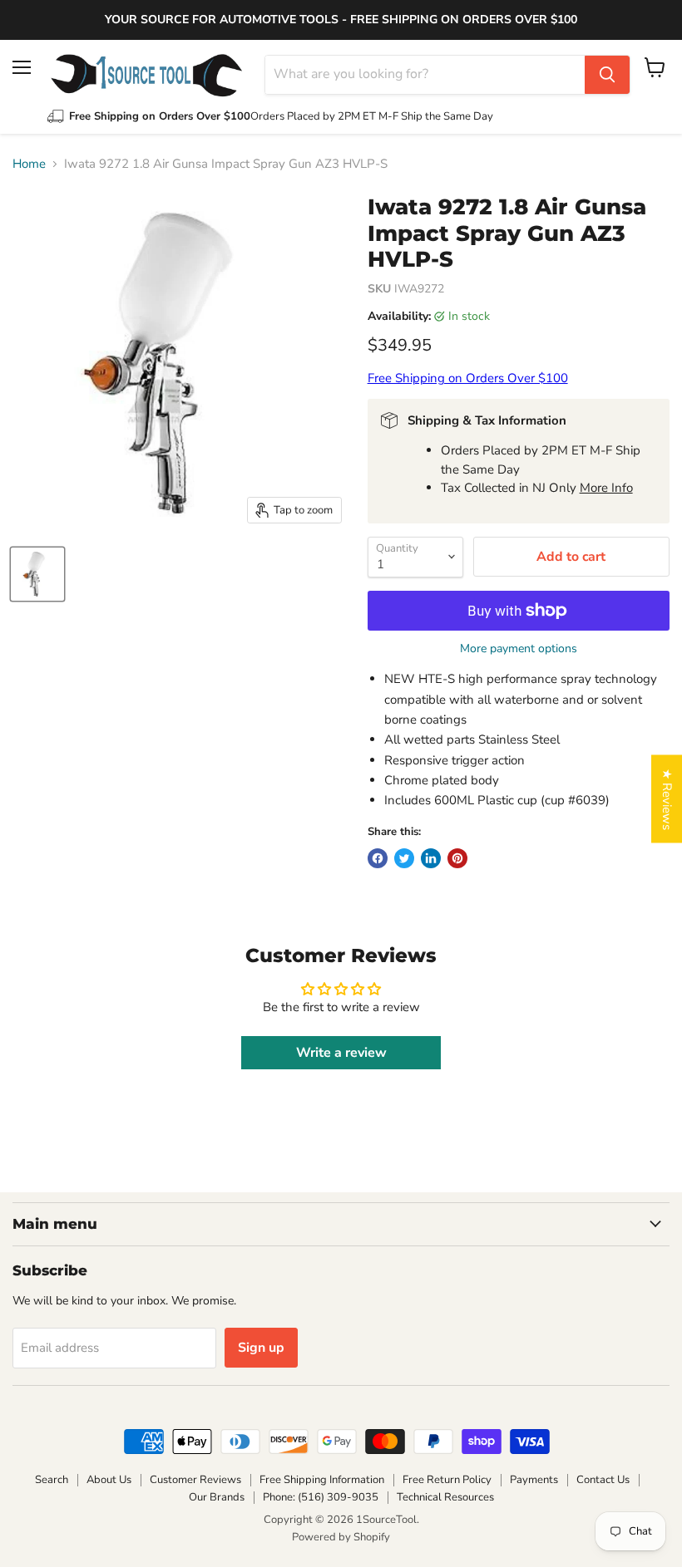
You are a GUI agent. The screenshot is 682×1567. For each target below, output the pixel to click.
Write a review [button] (341, 1053)
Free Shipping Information (321, 1479)
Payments (534, 1479)
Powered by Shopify (341, 1537)
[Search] (607, 75)
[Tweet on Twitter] (404, 858)
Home (29, 164)
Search (51, 1479)
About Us (108, 1479)
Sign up (261, 1348)
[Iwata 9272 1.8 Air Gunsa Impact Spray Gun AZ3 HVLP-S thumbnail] (37, 574)
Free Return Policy (447, 1479)
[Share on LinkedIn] (431, 858)
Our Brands (217, 1497)
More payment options (518, 649)
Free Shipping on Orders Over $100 (468, 378)
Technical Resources (445, 1497)
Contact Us (603, 1479)
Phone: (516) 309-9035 (320, 1497)
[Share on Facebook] (378, 858)
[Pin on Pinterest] (457, 858)
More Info (606, 487)
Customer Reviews (195, 1479)
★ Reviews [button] (667, 799)
